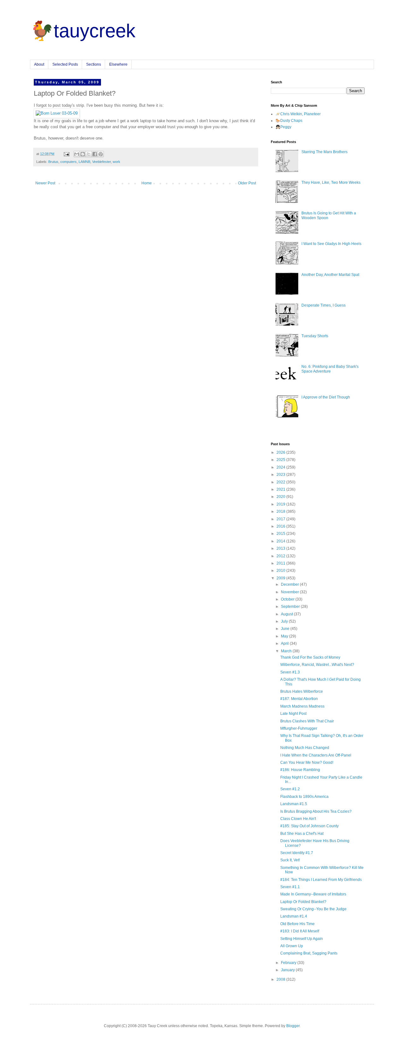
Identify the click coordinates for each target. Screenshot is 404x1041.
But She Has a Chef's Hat (302, 833)
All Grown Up (291, 946)
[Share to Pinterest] (101, 154)
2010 (281, 570)
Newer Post (45, 183)
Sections (93, 64)
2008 (281, 979)
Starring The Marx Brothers (324, 152)
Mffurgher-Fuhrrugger (298, 728)
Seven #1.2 (290, 789)
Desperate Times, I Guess (323, 305)
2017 (281, 519)
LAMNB (84, 162)
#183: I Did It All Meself (299, 931)
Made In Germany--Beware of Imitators (313, 894)
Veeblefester (101, 162)
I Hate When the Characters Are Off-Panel (315, 755)
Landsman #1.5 (293, 804)
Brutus (53, 162)
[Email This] (77, 154)
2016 (281, 526)
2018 (281, 511)
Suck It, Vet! (290, 860)
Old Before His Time (297, 924)
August (287, 614)
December (290, 584)
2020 (281, 496)
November (290, 592)
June (285, 628)
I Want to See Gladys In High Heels (331, 244)
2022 (281, 482)
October (288, 599)
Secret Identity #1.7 (296, 853)
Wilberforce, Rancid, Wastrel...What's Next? (317, 664)
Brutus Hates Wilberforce (301, 691)
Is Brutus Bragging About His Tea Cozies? (316, 811)
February (289, 962)
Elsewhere (118, 64)
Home (146, 183)
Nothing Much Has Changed (304, 747)
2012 (281, 556)
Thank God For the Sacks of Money (310, 657)
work (116, 162)
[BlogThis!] (83, 154)
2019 (281, 504)
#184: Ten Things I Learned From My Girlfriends (321, 879)
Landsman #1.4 (293, 916)
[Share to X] (89, 154)
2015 (281, 533)
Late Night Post (293, 713)
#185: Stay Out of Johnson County (309, 826)
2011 (281, 563)
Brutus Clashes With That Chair (307, 721)
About (39, 64)
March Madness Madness (302, 706)
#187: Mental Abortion (299, 699)
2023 (281, 474)
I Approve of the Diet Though (325, 397)
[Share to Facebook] (95, 154)
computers (68, 162)
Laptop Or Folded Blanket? (303, 902)
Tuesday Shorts (314, 336)
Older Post (247, 183)
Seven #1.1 (290, 887)
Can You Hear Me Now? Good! (306, 762)
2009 (281, 578)
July (285, 621)
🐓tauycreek (82, 30)
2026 (281, 452)
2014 (281, 541)
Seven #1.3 (290, 672)
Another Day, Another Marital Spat (330, 274)
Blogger (293, 1026)
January (288, 970)
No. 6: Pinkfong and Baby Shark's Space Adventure (330, 368)
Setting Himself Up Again (301, 938)
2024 (281, 467)
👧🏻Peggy (283, 127)
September (291, 606)
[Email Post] (66, 154)
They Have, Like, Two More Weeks (330, 182)
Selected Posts (65, 64)
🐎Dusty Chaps (289, 120)
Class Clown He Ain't (298, 819)
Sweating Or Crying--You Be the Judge (313, 909)
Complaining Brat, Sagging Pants (308, 953)
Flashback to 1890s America (304, 796)
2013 (281, 548)
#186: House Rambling (300, 770)
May (285, 636)
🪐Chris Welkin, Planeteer (298, 114)
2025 (281, 460)
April (285, 643)
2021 (281, 489)
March (287, 651)
